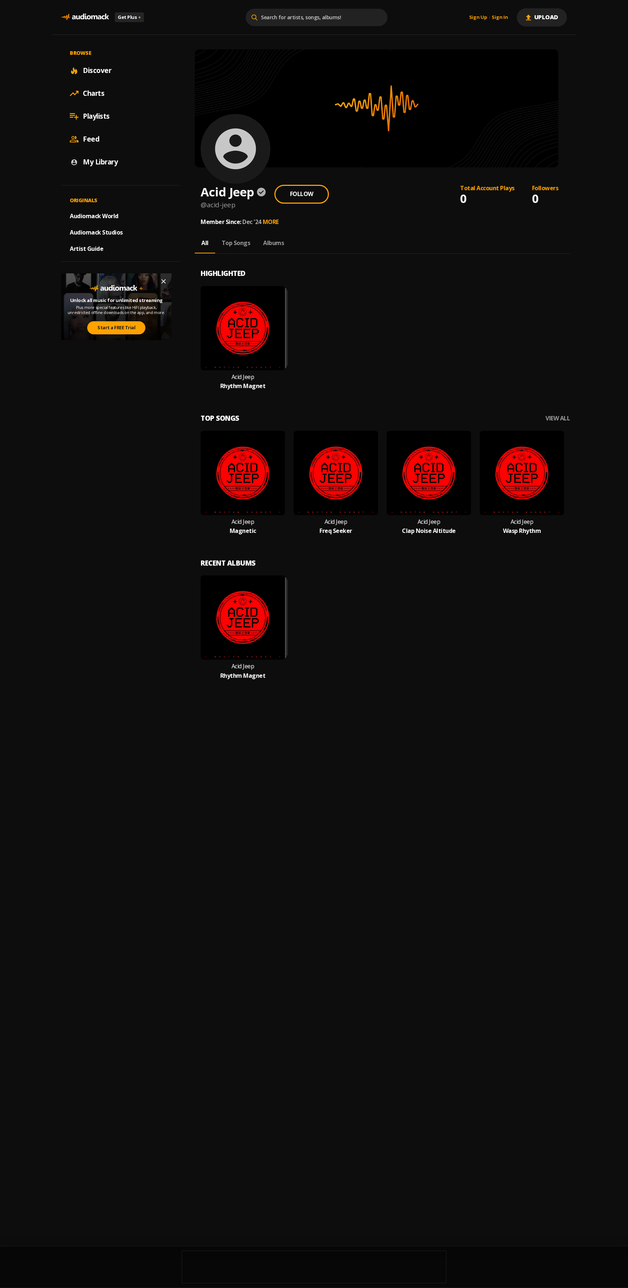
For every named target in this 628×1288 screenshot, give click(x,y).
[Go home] (85, 17)
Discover (97, 70)
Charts (93, 93)
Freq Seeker (335, 531)
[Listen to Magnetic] (243, 473)
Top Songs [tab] (236, 243)
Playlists (96, 116)
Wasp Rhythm (522, 531)
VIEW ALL (558, 418)
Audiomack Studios (96, 232)
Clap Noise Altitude (429, 531)
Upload (546, 17)
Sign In (500, 17)
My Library (100, 162)
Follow (301, 194)
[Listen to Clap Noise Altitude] (429, 473)
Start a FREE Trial (116, 327)
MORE (271, 222)
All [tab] (205, 243)
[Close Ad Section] (163, 281)
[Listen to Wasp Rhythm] (522, 473)
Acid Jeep (243, 377)
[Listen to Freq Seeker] (336, 473)
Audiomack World (94, 216)
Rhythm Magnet (243, 386)
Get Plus (129, 17)
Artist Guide (86, 249)
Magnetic (243, 531)
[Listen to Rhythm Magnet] (243, 328)
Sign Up (478, 17)
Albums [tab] (273, 243)
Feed (91, 139)
